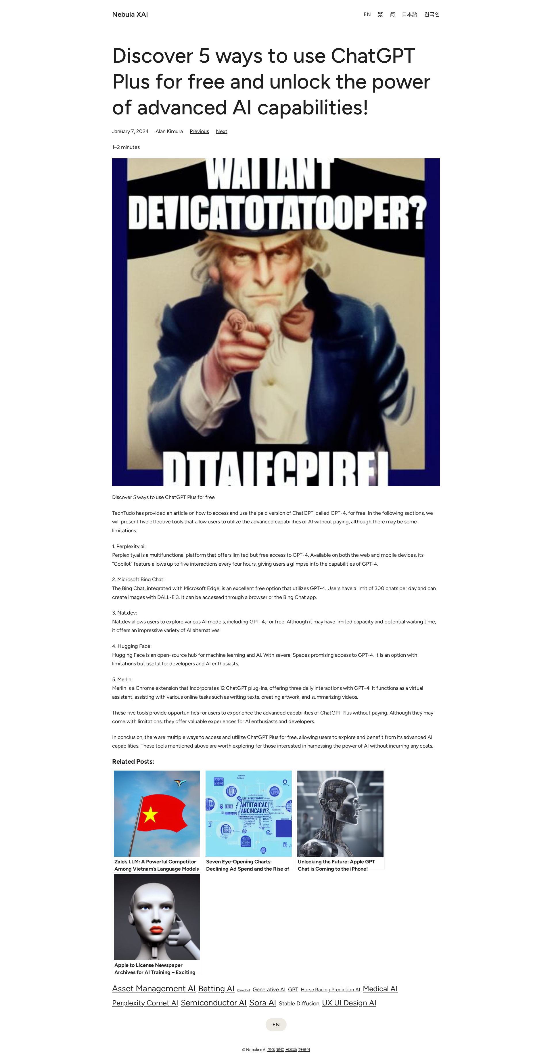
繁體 (280, 1049)
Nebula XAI (130, 14)
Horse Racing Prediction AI (330, 989)
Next (221, 131)
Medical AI (380, 988)
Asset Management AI (154, 988)
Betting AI (216, 988)
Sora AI (262, 1002)
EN (276, 1024)
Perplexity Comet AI (145, 1002)
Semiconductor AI (214, 1002)
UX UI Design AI (349, 1002)
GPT (293, 989)
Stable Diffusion (299, 1003)
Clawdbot (243, 990)
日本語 (291, 1049)
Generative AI (269, 989)
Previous (199, 131)
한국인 (304, 1049)
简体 (271, 1049)
